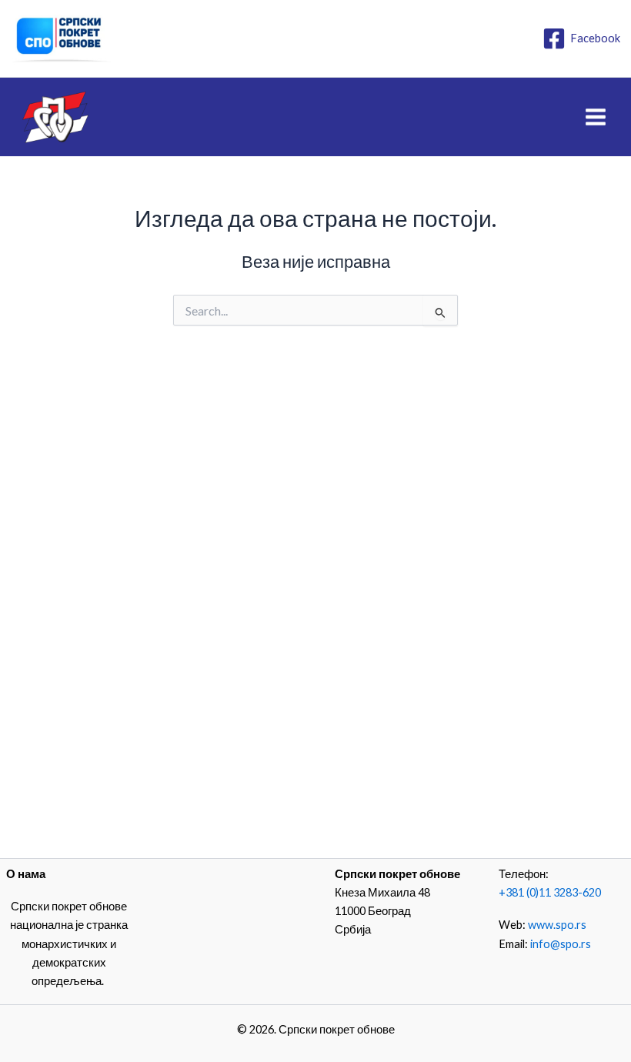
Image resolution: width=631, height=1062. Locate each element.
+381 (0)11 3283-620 (550, 892)
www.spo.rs (557, 924)
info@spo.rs (560, 943)
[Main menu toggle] (596, 117)
